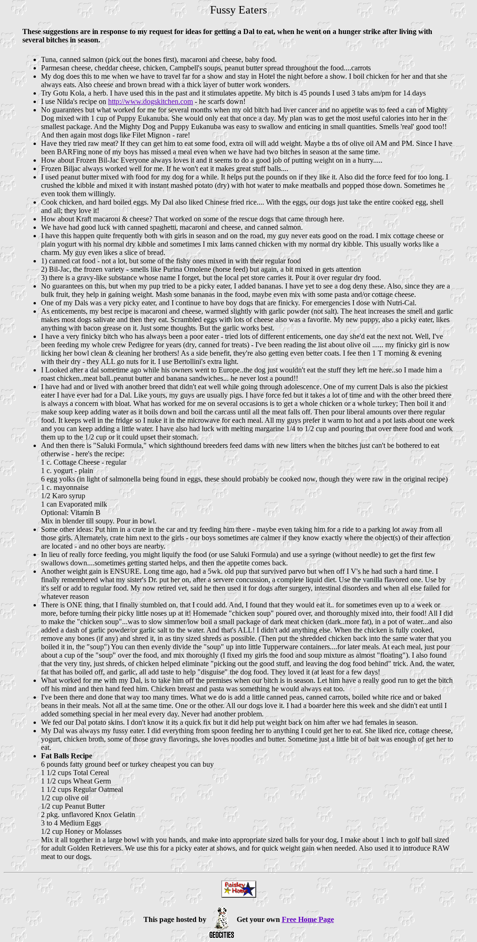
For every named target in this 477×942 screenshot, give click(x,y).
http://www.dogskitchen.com (150, 101)
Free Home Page (308, 919)
